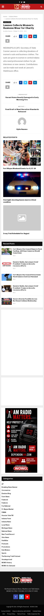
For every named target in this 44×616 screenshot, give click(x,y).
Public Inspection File (33, 614)
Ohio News (5, 537)
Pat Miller (5, 540)
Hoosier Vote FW (7, 515)
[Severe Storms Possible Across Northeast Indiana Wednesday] (7, 301)
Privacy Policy (11, 614)
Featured (5, 500)
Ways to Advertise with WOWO (21, 611)
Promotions (6, 547)
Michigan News (7, 528)
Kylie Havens (8, 31)
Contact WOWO (5, 611)
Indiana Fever (6, 518)
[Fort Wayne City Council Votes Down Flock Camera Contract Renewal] (7, 277)
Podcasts (5, 544)
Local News (6, 525)
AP (3, 484)
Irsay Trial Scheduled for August (16, 233)
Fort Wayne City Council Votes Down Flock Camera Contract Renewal (27, 276)
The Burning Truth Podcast (11, 556)
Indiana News (7, 22)
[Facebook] (15, 596)
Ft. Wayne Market (7, 509)
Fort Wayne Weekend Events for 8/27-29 (19, 168)
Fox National (6, 506)
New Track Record (8, 534)
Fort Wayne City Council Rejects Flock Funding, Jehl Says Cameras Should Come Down (27, 251)
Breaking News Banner (9, 487)
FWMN (4, 512)
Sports (4, 553)
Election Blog (6, 493)
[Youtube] (27, 596)
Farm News (6, 496)
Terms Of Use (21, 614)
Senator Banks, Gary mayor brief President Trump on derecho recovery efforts (25, 264)
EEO (4, 614)
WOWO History (7, 562)
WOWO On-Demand (8, 566)
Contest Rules (37, 611)
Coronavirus (6, 490)
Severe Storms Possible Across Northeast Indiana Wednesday (25, 300)
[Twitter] (21, 596)
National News (7, 531)
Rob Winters (6, 550)
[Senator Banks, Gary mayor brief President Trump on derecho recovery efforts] (7, 264)
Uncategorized (7, 559)
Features (5, 503)
